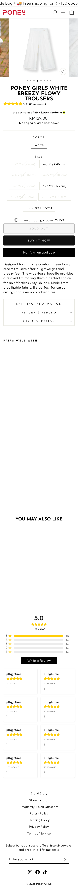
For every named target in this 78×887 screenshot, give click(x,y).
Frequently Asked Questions (39, 807)
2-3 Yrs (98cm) (54, 164)
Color (39, 137)
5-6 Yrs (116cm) (23, 186)
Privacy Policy (39, 826)
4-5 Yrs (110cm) (55, 175)
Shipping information (39, 303)
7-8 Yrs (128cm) (22, 197)
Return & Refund (39, 312)
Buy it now (39, 240)
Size (39, 156)
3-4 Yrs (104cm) (23, 175)
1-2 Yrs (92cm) (24, 164)
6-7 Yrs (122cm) (54, 186)
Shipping (23, 123)
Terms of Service (39, 833)
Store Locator (39, 800)
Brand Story (39, 793)
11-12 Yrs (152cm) (39, 208)
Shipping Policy (39, 820)
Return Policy (39, 813)
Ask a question (39, 321)
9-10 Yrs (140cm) (55, 197)
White (39, 145)
